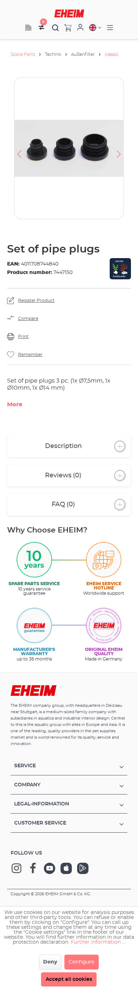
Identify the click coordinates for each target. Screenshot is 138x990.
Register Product (36, 300)
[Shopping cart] (65, 27)
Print (23, 336)
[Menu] (110, 27)
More (14, 404)
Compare (28, 318)
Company (27, 784)
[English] (95, 27)
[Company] (28, 27)
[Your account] (80, 27)
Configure (81, 962)
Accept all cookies (69, 979)
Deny (50, 962)
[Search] (55, 27)
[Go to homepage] (69, 13)
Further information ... (98, 942)
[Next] (119, 148)
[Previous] (19, 148)
